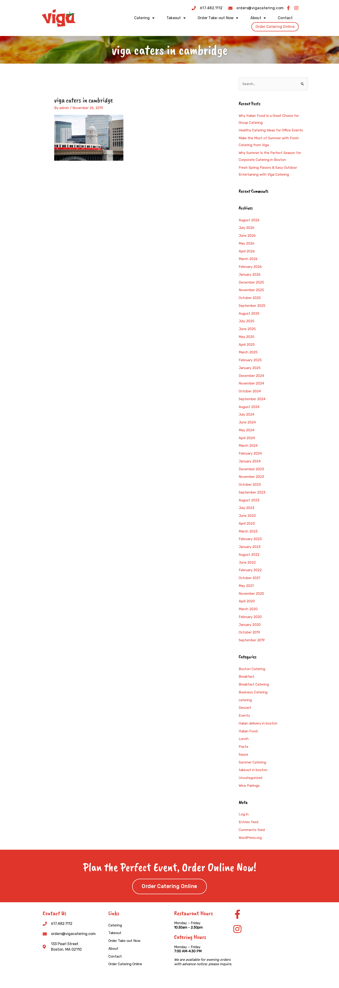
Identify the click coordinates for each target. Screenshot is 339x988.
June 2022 (247, 562)
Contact (285, 18)
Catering (142, 18)
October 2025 (250, 298)
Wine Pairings (249, 786)
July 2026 (246, 228)
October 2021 (249, 578)
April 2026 (247, 251)
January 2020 (250, 625)
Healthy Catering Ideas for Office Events (271, 130)
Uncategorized (250, 778)
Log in (244, 814)
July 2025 (246, 321)
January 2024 (250, 461)
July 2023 (246, 508)
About (255, 18)
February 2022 (250, 570)
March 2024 (248, 446)
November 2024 (251, 383)
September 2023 (252, 492)
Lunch (244, 739)
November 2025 (251, 290)
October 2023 (250, 484)
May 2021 (246, 586)
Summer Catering (252, 762)
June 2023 (247, 516)
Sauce (243, 754)
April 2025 (247, 345)
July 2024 (246, 414)
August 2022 (249, 555)
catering (245, 700)
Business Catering (253, 692)
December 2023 (251, 469)
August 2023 (249, 500)
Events (244, 715)
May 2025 (246, 337)
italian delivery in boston (258, 723)
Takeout (174, 18)
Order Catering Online (275, 26)
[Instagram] (237, 929)
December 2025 (251, 282)
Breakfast (246, 676)
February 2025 (250, 360)
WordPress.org (250, 838)
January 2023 (250, 547)
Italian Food (248, 731)
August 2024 (249, 407)
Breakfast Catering (254, 684)
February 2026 (250, 267)
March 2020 (248, 609)
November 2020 (251, 594)
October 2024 (250, 391)
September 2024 (252, 399)
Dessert (245, 708)
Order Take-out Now (216, 18)
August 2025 (249, 313)
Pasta (243, 747)
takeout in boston (253, 770)
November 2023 (251, 477)
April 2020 (247, 601)
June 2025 (247, 329)
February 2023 (250, 539)
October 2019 (249, 632)
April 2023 (247, 523)
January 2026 (250, 274)
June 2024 (247, 422)
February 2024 (250, 453)
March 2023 (248, 531)
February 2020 (250, 617)
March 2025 (248, 352)
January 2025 (250, 368)
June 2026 (247, 236)
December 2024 (251, 376)
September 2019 (252, 640)
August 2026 (249, 220)
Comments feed (252, 830)
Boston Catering (252, 669)
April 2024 (247, 438)
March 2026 (248, 259)
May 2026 (246, 243)
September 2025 (252, 306)
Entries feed (248, 822)
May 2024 (246, 430)
